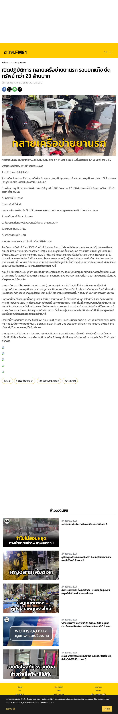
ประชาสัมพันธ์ (20, 694)
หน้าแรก (6, 62)
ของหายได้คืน (59, 687)
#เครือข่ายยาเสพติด (49, 380)
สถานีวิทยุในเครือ (59, 694)
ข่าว (20, 691)
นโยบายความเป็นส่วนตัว (98, 694)
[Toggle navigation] (111, 52)
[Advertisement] (59, 21)
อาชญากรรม (19, 62)
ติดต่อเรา (98, 691)
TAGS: (7, 380)
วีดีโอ (59, 691)
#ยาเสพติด (70, 380)
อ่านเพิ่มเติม (10, 709)
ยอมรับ (107, 709)
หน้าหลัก (19, 687)
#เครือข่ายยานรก (24, 380)
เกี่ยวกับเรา (98, 687)
